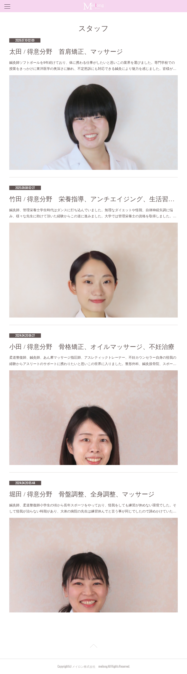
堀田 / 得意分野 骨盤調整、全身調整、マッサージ (82, 494)
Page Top (93, 646)
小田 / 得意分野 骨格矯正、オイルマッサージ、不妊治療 (91, 346)
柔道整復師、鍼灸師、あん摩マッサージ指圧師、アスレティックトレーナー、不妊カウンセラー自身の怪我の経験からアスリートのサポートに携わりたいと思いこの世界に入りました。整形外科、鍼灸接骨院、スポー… (92, 360)
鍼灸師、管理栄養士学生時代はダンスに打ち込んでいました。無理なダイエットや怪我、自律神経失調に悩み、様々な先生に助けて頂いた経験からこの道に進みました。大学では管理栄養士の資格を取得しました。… (92, 212)
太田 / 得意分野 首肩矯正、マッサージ (66, 51)
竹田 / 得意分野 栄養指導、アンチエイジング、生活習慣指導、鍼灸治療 (93, 199)
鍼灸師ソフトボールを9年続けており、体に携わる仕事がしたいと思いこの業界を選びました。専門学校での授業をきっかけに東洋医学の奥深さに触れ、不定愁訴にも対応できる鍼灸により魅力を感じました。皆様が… (92, 65)
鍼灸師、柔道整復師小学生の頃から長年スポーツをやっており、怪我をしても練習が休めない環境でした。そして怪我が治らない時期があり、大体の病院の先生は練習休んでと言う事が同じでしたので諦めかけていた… (92, 507)
